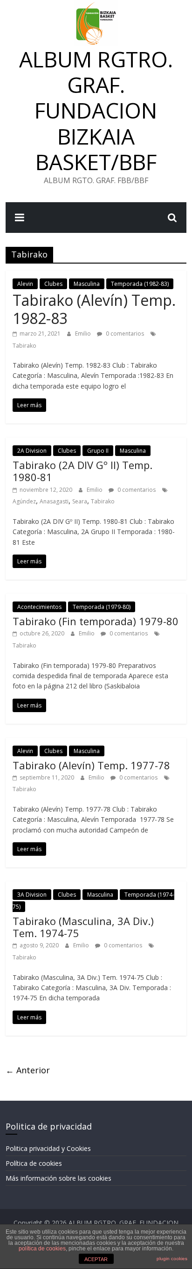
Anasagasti (54, 501)
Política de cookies (34, 1163)
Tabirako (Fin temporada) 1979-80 (95, 621)
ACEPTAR (96, 1259)
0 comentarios (124, 333)
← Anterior (28, 1070)
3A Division (32, 895)
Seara (79, 501)
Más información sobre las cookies (58, 1178)
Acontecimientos (39, 607)
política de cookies (42, 1248)
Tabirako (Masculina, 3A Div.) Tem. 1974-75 (83, 927)
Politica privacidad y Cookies (48, 1148)
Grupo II (98, 451)
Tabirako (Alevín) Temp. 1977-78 (91, 765)
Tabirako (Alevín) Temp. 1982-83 (94, 309)
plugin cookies (172, 1258)
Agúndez (24, 501)
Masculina (87, 284)
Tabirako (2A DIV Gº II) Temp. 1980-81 (82, 471)
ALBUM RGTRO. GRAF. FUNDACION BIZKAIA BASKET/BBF (96, 110)
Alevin (25, 284)
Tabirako (24, 346)
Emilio (83, 333)
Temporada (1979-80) (101, 607)
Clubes (53, 284)
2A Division (32, 451)
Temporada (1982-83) (140, 284)
